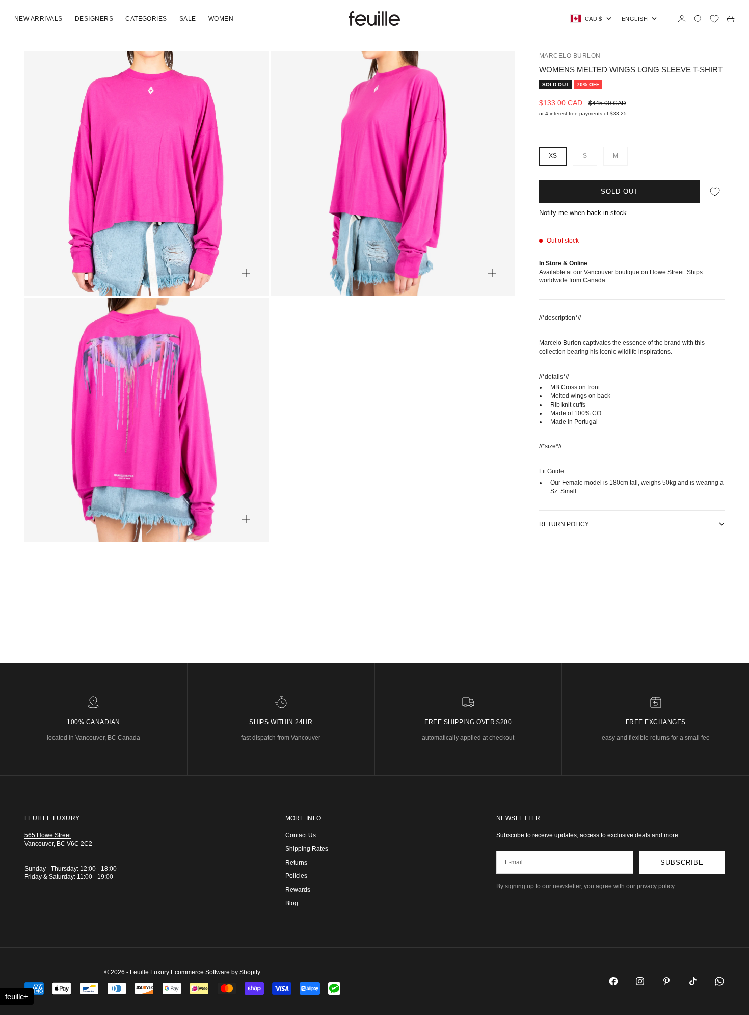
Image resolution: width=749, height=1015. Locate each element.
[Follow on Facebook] (613, 981)
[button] (17, 996)
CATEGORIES (146, 18)
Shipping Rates (306, 848)
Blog (291, 903)
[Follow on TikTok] (693, 981)
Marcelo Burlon (570, 55)
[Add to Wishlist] (715, 191)
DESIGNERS (94, 18)
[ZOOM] (246, 273)
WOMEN (220, 18)
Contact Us (300, 835)
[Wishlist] (714, 19)
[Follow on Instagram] (640, 981)
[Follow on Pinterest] (666, 981)
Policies (296, 875)
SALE (187, 18)
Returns (296, 862)
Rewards (297, 889)
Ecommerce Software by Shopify (215, 972)
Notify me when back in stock (583, 213)
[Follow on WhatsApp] (719, 981)
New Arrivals (38, 18)
